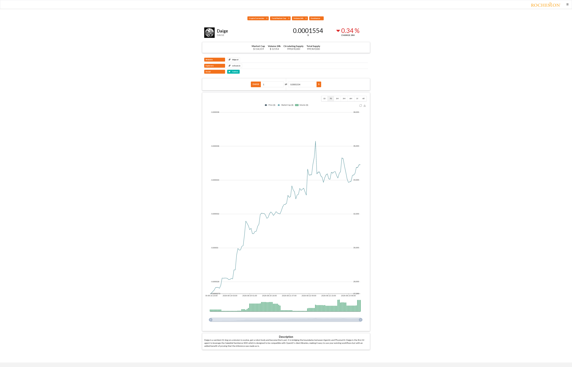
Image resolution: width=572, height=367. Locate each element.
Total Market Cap (280, 18)
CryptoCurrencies (258, 18)
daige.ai (235, 59)
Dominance (315, 18)
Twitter (235, 72)
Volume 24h (299, 18)
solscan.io (236, 66)
